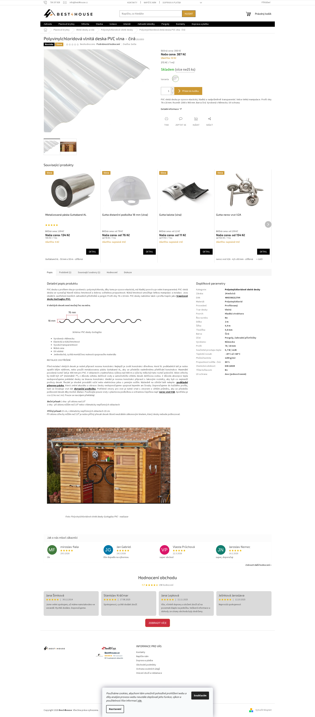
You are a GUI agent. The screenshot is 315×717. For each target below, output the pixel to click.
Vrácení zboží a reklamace (149, 673)
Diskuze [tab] (128, 272)
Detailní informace (170, 109)
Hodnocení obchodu (157, 577)
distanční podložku (85, 389)
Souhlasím (200, 695)
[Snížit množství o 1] (172, 93)
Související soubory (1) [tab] (89, 272)
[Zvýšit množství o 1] (172, 89)
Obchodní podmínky (146, 664)
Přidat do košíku (190, 91)
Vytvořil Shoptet (263, 710)
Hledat (189, 13)
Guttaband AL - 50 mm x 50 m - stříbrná (64, 259)
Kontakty (132, 2)
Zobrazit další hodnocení (257, 565)
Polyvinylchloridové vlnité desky (242, 289)
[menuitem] (47, 24)
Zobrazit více (158, 622)
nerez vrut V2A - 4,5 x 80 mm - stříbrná (234, 259)
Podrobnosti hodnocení (108, 44)
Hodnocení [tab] (112, 272)
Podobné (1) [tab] (65, 272)
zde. (140, 700)
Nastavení (115, 709)
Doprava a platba (172, 2)
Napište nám (150, 2)
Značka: (129, 44)
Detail (92, 251)
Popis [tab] (50, 272)
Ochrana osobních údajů (148, 669)
